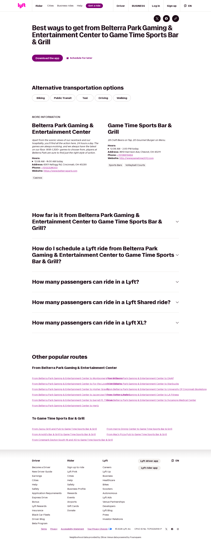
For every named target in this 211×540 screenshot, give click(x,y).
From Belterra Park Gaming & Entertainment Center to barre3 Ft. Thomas (72, 400)
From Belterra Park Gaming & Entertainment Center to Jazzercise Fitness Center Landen (81, 394)
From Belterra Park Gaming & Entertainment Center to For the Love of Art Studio (77, 383)
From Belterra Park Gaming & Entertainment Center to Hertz (65, 405)
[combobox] (188, 6)
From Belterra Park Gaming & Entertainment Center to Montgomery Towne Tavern (77, 378)
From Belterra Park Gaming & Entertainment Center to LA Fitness (143, 394)
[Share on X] (157, 18)
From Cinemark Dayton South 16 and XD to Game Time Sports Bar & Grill (72, 440)
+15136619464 (125, 155)
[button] (105, 221)
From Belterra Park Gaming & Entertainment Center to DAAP (140, 378)
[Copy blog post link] (175, 18)
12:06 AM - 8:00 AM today (48, 161)
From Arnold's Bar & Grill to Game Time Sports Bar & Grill (64, 434)
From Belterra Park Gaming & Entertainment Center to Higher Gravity (70, 389)
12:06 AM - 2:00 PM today (124, 148)
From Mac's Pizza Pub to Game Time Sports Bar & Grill (137, 434)
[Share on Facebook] (166, 18)
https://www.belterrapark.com (60, 171)
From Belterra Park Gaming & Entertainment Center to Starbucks (143, 383)
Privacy (53, 528)
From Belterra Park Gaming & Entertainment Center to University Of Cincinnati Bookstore (157, 389)
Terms (44, 528)
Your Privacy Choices (97, 528)
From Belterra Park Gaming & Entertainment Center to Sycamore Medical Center (151, 400)
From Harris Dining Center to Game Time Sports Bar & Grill (139, 429)
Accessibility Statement (72, 528)
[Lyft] (21, 5)
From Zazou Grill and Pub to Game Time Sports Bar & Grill (64, 429)
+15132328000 (49, 167)
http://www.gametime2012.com (136, 158)
